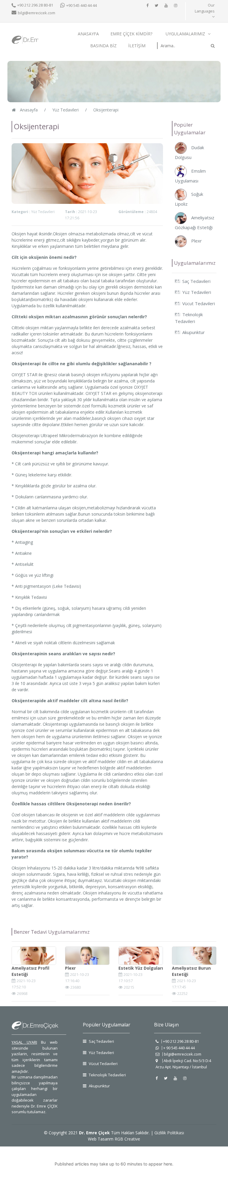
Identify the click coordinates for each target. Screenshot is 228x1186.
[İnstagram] (175, 5)
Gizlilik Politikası (169, 1132)
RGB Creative (127, 1139)
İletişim (136, 45)
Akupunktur (99, 1086)
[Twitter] (156, 5)
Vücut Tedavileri (103, 1063)
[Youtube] (166, 5)
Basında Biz (103, 45)
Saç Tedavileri (101, 1041)
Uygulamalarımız (186, 34)
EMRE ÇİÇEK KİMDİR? (131, 34)
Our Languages (205, 8)
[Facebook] (147, 5)
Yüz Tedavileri (101, 1052)
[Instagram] (185, 1078)
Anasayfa (88, 34)
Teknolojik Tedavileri (107, 1075)
